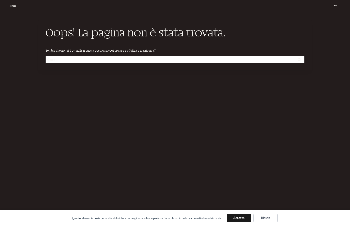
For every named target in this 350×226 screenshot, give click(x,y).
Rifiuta (265, 218)
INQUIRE (13, 6)
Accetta (238, 218)
